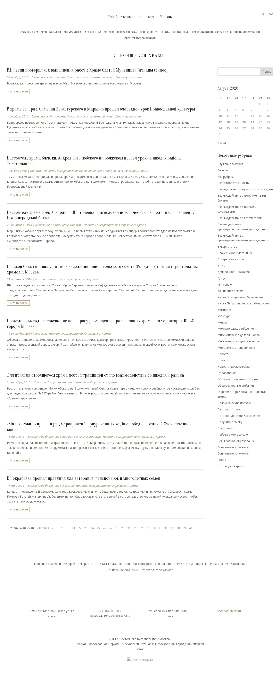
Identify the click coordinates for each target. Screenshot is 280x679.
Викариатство (73, 32)
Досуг (221, 278)
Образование (226, 373)
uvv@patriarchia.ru (228, 611)
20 (244, 122)
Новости (73, 77)
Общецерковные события (235, 385)
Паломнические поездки (234, 403)
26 (104, 528)
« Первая (43, 528)
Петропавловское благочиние (100, 171)
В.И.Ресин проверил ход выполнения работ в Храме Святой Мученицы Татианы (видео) (87, 70)
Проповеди (225, 428)
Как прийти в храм (230, 291)
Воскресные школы (75, 437)
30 (129, 528)
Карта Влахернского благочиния (240, 297)
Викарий (55, 32)
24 (92, 528)
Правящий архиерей (33, 32)
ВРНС (221, 266)
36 (165, 528)
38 (178, 528)
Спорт (221, 460)
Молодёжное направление (236, 348)
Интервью (224, 284)
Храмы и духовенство (100, 32)
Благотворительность (233, 183)
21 (73, 528)
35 (159, 528)
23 (86, 528)
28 (116, 528)
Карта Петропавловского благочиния (244, 303)
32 (141, 528)
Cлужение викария (230, 164)
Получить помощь (230, 422)
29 (122, 528)
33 (147, 528)
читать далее (18, 91)
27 (110, 528)
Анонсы (222, 170)
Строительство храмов (140, 38)
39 (184, 528)
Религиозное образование (210, 32)
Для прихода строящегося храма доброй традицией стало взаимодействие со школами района (95, 375)
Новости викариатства (97, 77)
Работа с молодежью (175, 32)
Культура (223, 316)
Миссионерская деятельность (137, 32)
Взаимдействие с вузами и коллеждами (245, 189)
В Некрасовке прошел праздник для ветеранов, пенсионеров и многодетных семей (83, 478)
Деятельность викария (233, 272)
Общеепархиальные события (237, 379)
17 (220, 122)
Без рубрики (225, 177)
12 (236, 116)
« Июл (221, 143)
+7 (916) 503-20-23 (110, 611)
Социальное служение (245, 32)
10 (62, 528)
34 (153, 528)
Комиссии (224, 310)
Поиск (266, 71)
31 (135, 528)
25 (98, 528)
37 (172, 528)
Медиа (222, 322)
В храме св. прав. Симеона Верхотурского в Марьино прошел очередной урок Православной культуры (101, 109)
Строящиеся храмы (129, 77)
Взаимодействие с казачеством (239, 218)
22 (79, 528)
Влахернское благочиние (48, 77)
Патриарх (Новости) (231, 409)
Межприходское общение (235, 328)
